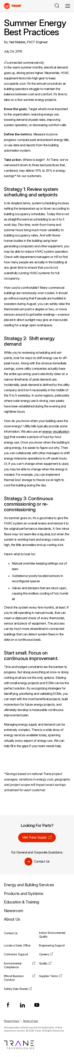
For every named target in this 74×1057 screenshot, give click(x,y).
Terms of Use (30, 1020)
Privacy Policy (11, 1020)
